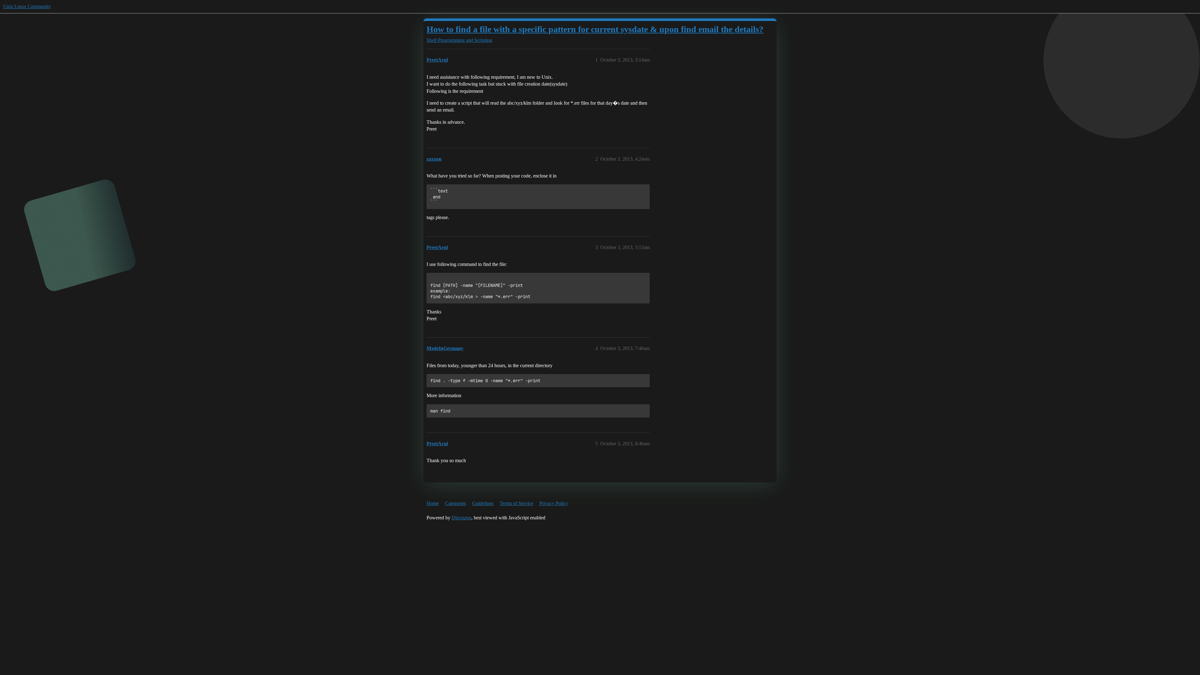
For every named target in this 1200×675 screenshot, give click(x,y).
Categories (455, 503)
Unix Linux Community (27, 6)
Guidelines (482, 503)
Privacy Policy (553, 503)
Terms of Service (516, 503)
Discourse (461, 517)
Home (433, 503)
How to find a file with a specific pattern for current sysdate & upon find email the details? (595, 29)
